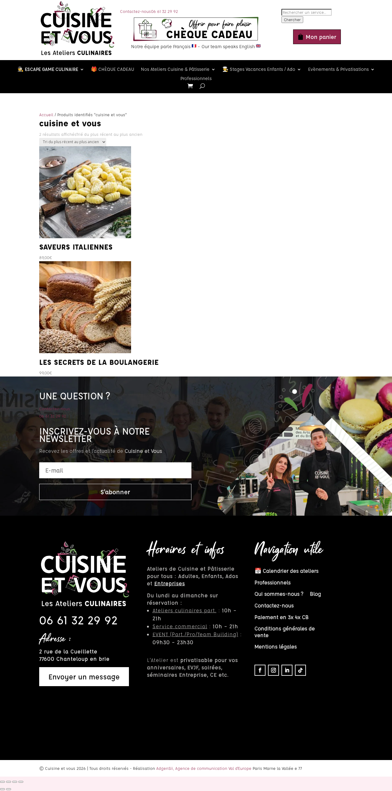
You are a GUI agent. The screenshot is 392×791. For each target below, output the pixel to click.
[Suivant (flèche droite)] (8, 789)
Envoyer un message (84, 676)
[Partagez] (14, 782)
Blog (315, 593)
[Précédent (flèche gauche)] (2, 789)
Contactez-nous (135, 11)
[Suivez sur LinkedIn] (286, 670)
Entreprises (169, 583)
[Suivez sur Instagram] (273, 670)
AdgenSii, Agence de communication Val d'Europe (203, 768)
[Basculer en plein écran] (8, 782)
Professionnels (196, 78)
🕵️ (47, 69)
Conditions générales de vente (284, 631)
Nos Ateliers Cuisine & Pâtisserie (175, 69)
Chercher (292, 19)
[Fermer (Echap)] (20, 782)
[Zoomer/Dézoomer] (2, 782)
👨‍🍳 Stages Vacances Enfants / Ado (258, 69)
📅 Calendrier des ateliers (286, 570)
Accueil (46, 114)
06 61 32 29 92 (164, 11)
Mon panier (321, 36)
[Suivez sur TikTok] (300, 670)
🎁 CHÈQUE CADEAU (112, 69)
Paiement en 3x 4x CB (281, 617)
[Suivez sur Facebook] (260, 670)
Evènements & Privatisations (338, 69)
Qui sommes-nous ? (278, 593)
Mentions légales (275, 646)
